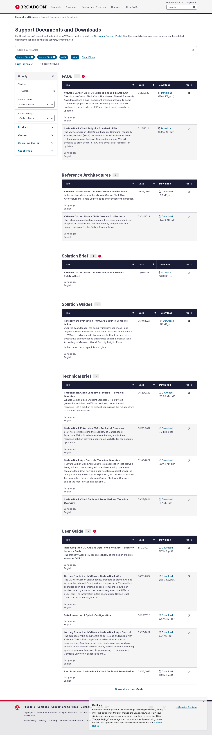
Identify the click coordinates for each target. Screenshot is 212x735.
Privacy (42, 720)
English (190, 2)
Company (86, 706)
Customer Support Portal (108, 36)
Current (25, 90)
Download (166, 92)
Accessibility (30, 720)
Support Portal (173, 2)
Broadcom (31, 7)
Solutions (43, 706)
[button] (36, 127)
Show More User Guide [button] (129, 689)
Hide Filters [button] (22, 64)
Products (29, 706)
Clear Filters (88, 57)
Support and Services (64, 706)
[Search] (194, 7)
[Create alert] (188, 93)
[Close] (204, 701)
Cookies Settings (187, 707)
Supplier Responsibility (71, 720)
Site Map (53, 720)
